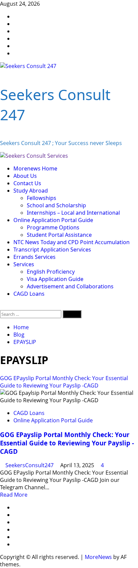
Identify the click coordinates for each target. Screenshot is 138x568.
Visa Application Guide (55, 279)
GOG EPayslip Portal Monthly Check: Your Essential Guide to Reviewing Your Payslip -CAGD (64, 381)
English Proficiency (51, 271)
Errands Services (34, 257)
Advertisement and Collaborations (70, 286)
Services (23, 264)
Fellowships (41, 198)
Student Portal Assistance (59, 234)
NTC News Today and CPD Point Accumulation (71, 242)
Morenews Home (35, 168)
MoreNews (98, 557)
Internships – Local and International (73, 212)
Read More (13, 494)
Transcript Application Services (52, 249)
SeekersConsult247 (30, 465)
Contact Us (27, 183)
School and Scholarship (56, 205)
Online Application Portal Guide (53, 220)
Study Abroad (30, 190)
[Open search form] (2, 306)
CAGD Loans (29, 293)
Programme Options (53, 227)
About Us (25, 176)
